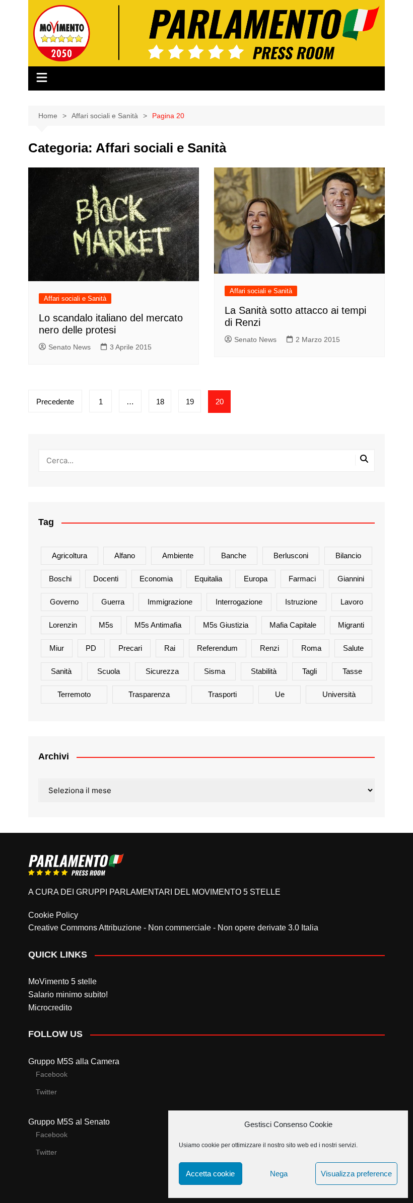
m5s (106, 625)
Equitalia (208, 578)
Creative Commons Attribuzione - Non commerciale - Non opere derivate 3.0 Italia (173, 927)
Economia (156, 578)
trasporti (222, 694)
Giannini (350, 578)
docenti (105, 578)
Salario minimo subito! (68, 994)
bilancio (348, 555)
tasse (352, 671)
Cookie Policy (53, 915)
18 (160, 401)
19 (190, 401)
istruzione (301, 601)
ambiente (177, 555)
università (339, 694)
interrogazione (239, 601)
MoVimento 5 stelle (62, 981)
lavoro (351, 601)
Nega (279, 1173)
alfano (124, 555)
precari (130, 648)
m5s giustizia (225, 625)
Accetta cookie (210, 1173)
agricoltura (69, 555)
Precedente (55, 401)
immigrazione (170, 601)
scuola (108, 671)
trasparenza (149, 694)
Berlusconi (290, 555)
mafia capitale (292, 625)
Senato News (69, 347)
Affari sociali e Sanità (75, 298)
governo (64, 601)
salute (353, 648)
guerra (112, 601)
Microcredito (50, 1007)
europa (255, 578)
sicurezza (162, 671)
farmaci (302, 578)
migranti (351, 625)
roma (311, 648)
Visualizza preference (356, 1173)
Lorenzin (63, 625)
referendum (217, 648)
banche (233, 555)
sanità (61, 671)
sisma (214, 671)
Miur (56, 648)
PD (91, 648)
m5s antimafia (157, 625)
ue (280, 694)
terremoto (74, 694)
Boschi (60, 578)
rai (169, 648)
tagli (309, 671)
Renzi (269, 648)
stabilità (264, 671)
